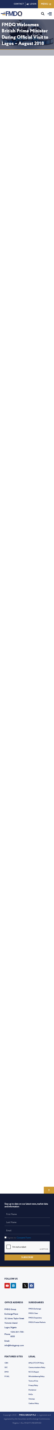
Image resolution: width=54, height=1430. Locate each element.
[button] (42, 13)
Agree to (19, 1237)
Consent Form (24, 1237)
